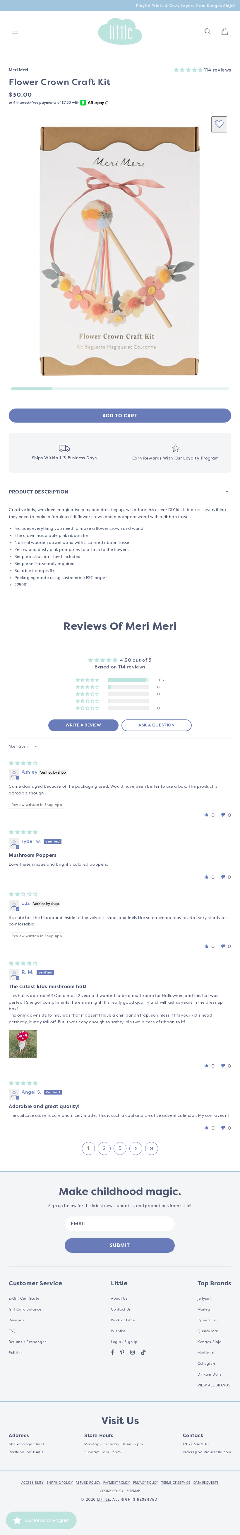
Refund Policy (88, 1482)
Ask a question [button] (156, 725)
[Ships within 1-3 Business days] (64, 453)
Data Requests (206, 1482)
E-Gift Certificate (24, 1298)
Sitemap (133, 1491)
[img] (23, 763)
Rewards (17, 1320)
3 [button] (120, 1148)
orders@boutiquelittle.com (207, 1452)
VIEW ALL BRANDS (214, 1385)
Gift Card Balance (25, 1309)
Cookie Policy (112, 1491)
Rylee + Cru (208, 1320)
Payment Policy (116, 1482)
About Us (119, 1298)
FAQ (12, 1331)
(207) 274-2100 (196, 1444)
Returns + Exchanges (28, 1342)
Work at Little (123, 1320)
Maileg (204, 1309)
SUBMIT (120, 1245)
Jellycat (204, 1298)
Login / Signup (124, 1342)
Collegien (206, 1364)
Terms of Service (176, 1482)
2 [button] (104, 1148)
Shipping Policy (60, 1482)
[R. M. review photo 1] (23, 1044)
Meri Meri (206, 1353)
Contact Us (121, 1309)
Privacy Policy (145, 1482)
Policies (16, 1353)
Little (103, 1499)
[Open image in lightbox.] (120, 251)
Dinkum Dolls (210, 1374)
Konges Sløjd (210, 1342)
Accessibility (32, 1482)
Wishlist (118, 1331)
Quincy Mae (208, 1331)
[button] (207, 31)
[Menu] (15, 31)
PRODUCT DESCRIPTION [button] (38, 492)
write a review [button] (83, 725)
